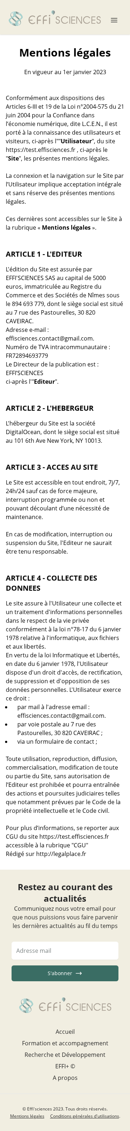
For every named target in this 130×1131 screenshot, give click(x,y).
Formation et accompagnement (65, 1043)
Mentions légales (27, 1116)
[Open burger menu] (114, 17)
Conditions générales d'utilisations (84, 1116)
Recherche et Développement (65, 1055)
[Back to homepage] (55, 17)
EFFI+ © (65, 1066)
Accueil (65, 1032)
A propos (65, 1078)
